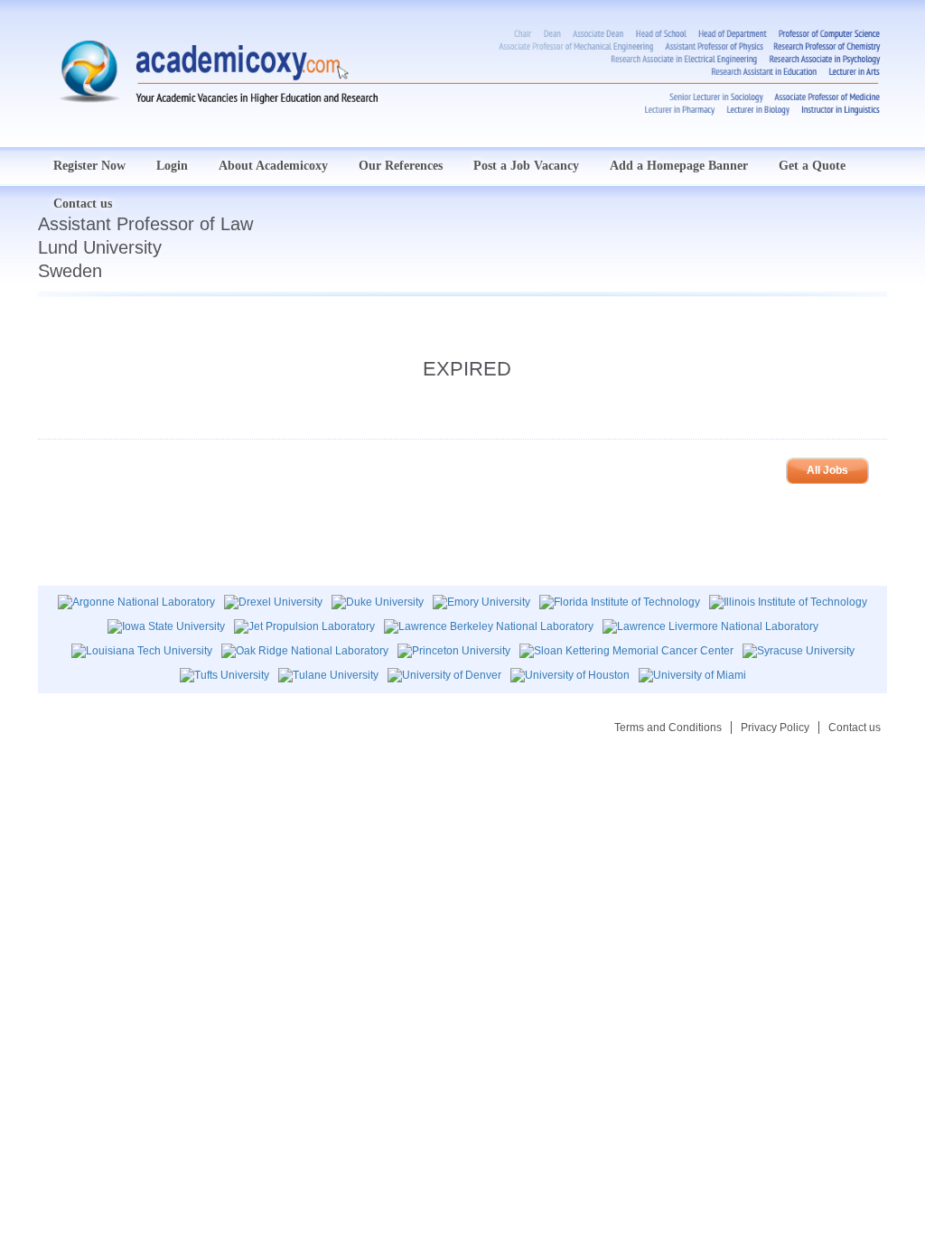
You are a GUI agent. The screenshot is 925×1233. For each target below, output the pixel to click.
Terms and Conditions (668, 727)
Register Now (89, 165)
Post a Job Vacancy (526, 165)
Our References (401, 165)
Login (172, 165)
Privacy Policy (775, 727)
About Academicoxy (273, 165)
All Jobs (827, 470)
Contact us (854, 727)
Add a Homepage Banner (679, 165)
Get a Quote (812, 165)
